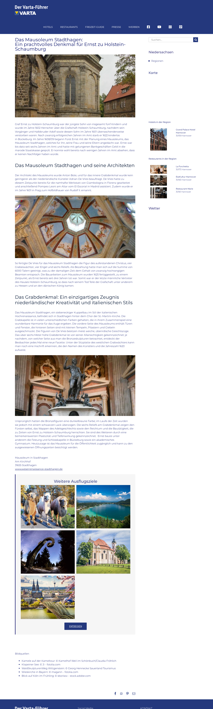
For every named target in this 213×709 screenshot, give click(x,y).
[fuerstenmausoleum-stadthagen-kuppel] (75, 196)
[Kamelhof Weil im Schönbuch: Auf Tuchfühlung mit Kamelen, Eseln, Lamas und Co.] (48, 506)
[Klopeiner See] (103, 506)
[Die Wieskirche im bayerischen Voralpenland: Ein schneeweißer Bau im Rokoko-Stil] (103, 552)
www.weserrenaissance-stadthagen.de (39, 469)
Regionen (157, 60)
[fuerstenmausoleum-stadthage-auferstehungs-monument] (75, 356)
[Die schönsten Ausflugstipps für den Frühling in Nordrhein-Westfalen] (48, 597)
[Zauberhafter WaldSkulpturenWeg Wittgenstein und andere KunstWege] (48, 552)
